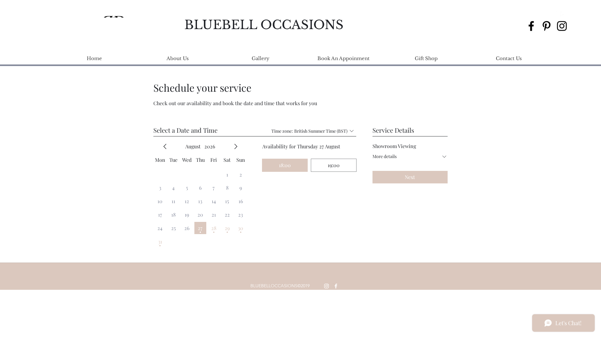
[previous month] (165, 146)
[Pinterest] (546, 26)
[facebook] (563, 14)
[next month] (235, 146)
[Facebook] (531, 26)
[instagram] (554, 14)
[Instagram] (561, 26)
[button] (572, 14)
